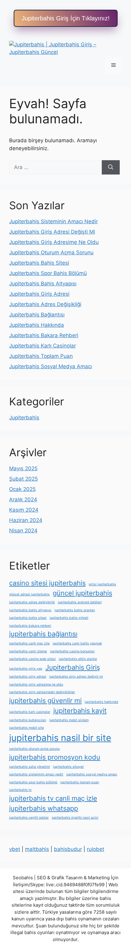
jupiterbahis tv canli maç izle (53, 798)
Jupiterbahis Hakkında (36, 325)
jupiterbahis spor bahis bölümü (33, 782)
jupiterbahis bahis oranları (75, 610)
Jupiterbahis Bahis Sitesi (39, 263)
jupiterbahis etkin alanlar (78, 659)
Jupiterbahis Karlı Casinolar (42, 346)
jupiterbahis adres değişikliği (32, 602)
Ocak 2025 (22, 489)
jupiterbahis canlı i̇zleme (28, 651)
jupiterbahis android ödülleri (80, 602)
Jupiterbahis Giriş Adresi (39, 294)
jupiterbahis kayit (80, 710)
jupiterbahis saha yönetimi (29, 767)
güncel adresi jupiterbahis (29, 594)
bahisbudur (68, 849)
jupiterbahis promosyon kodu (54, 757)
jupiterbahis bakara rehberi (30, 626)
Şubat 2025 (23, 479)
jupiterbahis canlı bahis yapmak (77, 643)
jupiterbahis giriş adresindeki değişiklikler (42, 692)
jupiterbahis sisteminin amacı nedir (36, 774)
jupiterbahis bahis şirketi (69, 618)
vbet (14, 849)
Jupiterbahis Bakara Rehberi (43, 335)
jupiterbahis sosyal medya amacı (91, 774)
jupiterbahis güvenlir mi (45, 700)
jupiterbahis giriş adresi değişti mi (76, 677)
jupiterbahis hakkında (101, 702)
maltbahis (37, 849)
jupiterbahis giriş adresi (27, 677)
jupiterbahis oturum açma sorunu (34, 749)
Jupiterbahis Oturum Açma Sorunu (51, 252)
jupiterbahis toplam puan (79, 782)
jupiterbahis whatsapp (43, 808)
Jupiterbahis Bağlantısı (37, 315)
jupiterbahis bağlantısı (43, 634)
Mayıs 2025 (23, 468)
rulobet (95, 849)
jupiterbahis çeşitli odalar (29, 818)
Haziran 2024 (25, 520)
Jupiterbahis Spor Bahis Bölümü (48, 273)
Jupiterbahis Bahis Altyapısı (42, 283)
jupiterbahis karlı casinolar (29, 712)
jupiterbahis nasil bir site (60, 737)
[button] (66, 18)
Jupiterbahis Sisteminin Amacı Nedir (53, 221)
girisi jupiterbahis (102, 584)
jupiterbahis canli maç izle (29, 643)
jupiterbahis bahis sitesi (28, 618)
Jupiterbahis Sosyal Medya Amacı (50, 366)
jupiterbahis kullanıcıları (27, 720)
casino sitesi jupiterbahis (47, 583)
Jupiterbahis (24, 418)
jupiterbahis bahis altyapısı (30, 610)
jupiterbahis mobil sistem (69, 720)
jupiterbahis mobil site (26, 728)
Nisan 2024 (23, 530)
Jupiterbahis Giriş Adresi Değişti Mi (52, 232)
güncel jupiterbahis (82, 593)
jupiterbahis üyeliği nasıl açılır (75, 818)
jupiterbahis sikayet (68, 767)
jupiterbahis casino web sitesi (32, 659)
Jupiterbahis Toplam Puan (41, 356)
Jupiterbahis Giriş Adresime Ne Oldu (54, 242)
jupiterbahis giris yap (25, 669)
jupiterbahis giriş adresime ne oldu (36, 684)
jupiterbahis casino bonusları (72, 651)
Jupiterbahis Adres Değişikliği (45, 304)
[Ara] (111, 167)
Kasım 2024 (23, 510)
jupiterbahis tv (20, 790)
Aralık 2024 (23, 499)
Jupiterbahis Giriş (72, 667)
